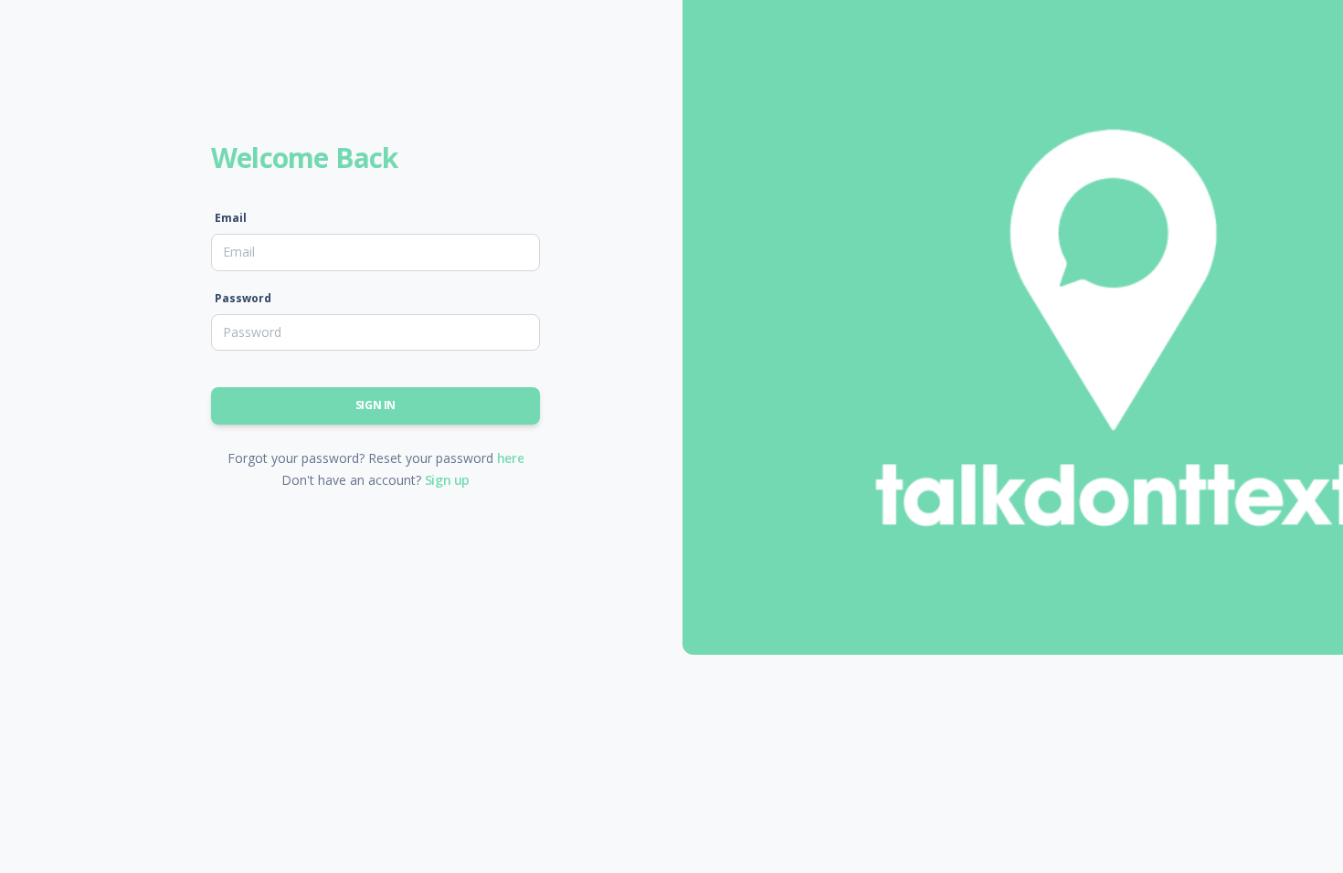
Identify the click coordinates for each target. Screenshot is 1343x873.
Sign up (447, 480)
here (510, 458)
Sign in (375, 405)
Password (243, 298)
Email (231, 218)
